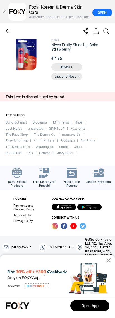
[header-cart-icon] (96, 31)
